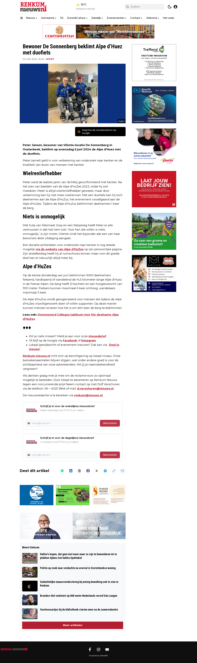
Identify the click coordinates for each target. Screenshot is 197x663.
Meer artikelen (72, 625)
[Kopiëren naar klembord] (114, 471)
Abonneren (110, 423)
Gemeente (47, 17)
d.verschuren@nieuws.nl (95, 388)
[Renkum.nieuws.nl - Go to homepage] (14, 649)
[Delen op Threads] (79, 471)
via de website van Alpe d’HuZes (60, 249)
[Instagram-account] (98, 649)
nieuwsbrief (97, 336)
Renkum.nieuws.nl (36, 356)
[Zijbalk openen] (21, 18)
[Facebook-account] (90, 649)
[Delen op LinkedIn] (71, 471)
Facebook (70, 340)
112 (61, 17)
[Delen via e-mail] (122, 471)
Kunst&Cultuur (76, 17)
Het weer (168, 17)
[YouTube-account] (107, 649)
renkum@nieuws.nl (88, 395)
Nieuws (30, 17)
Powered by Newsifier (98, 655)
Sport (50, 59)
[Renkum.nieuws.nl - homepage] (33, 7)
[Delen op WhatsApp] (62, 471)
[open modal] (175, 7)
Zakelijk (96, 17)
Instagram (88, 340)
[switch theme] (169, 7)
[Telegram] (105, 471)
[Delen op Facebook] (88, 471)
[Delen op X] (97, 471)
